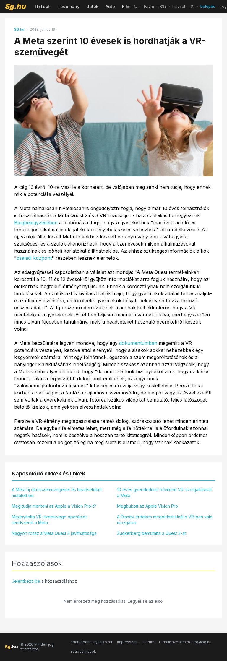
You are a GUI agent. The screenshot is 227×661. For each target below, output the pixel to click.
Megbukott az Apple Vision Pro (147, 506)
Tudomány (69, 6)
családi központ (34, 258)
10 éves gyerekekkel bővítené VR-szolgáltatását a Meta (164, 492)
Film (126, 6)
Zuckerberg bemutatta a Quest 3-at (151, 533)
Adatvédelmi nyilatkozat (91, 642)
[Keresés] (136, 6)
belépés (207, 6)
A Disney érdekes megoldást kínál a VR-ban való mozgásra (165, 519)
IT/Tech (43, 6)
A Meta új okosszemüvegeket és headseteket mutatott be (57, 492)
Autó (110, 6)
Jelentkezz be (26, 581)
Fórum (148, 642)
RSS (163, 6)
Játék (92, 6)
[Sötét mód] (193, 6)
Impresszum (128, 642)
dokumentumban (138, 343)
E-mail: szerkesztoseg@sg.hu (185, 642)
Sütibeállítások (83, 651)
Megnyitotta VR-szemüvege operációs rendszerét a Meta (49, 519)
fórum (149, 6)
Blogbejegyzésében (36, 222)
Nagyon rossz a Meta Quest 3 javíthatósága (54, 533)
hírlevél (178, 6)
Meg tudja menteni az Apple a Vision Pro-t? (54, 506)
